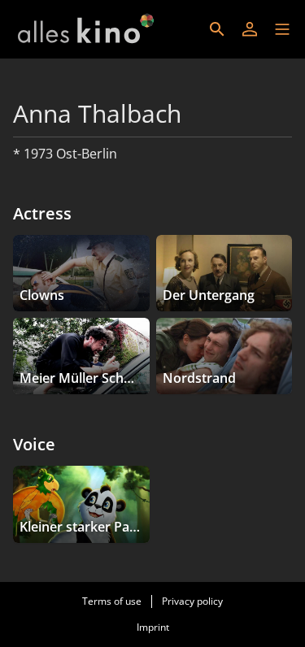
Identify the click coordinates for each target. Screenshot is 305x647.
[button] (282, 29)
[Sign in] (249, 29)
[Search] (217, 29)
